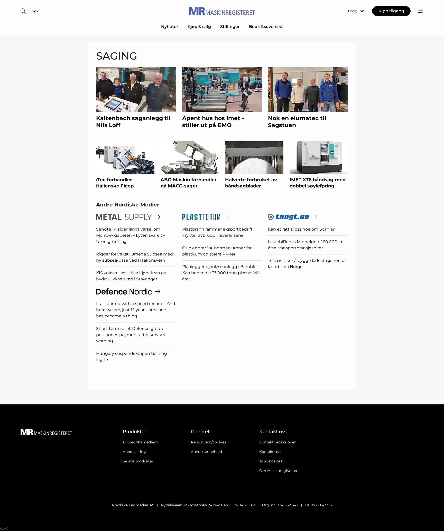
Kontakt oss (270, 451)
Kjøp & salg (199, 26)
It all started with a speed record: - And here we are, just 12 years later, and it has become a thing (135, 309)
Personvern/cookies (208, 442)
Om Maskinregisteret (278, 470)
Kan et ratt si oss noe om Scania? (301, 229)
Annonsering (134, 451)
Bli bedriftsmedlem (140, 442)
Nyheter (169, 26)
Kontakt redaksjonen (278, 442)
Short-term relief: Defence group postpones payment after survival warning (130, 334)
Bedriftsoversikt (266, 26)
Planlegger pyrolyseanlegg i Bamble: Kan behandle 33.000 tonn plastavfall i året (221, 272)
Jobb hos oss (270, 461)
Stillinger (230, 26)
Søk (35, 11)
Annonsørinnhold (206, 451)
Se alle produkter (138, 461)
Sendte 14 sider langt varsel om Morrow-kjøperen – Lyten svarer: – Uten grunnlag (130, 235)
